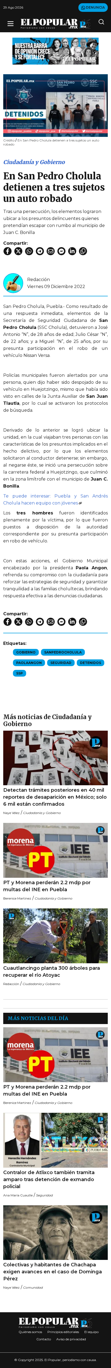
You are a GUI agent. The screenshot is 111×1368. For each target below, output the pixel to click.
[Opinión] (55, 50)
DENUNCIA (95, 7)
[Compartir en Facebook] (7, 251)
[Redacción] (13, 282)
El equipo (91, 1332)
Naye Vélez (11, 813)
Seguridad (60, 663)
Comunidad (33, 1287)
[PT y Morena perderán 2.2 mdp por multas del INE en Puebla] (55, 850)
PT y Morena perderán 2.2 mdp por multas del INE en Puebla (47, 886)
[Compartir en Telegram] (40, 251)
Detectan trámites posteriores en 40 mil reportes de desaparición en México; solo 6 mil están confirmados (55, 797)
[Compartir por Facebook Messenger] (61, 251)
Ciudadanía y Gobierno (34, 162)
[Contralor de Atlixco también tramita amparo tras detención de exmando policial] (55, 1140)
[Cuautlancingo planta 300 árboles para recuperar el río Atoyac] (55, 935)
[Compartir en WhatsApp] (29, 251)
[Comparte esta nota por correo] (50, 251)
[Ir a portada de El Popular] (56, 23)
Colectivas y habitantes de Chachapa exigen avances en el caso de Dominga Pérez (52, 1272)
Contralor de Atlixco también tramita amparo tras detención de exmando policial (49, 1179)
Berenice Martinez (17, 898)
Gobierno (26, 652)
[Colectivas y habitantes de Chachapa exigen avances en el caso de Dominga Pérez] (55, 1232)
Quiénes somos (30, 1332)
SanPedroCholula (63, 652)
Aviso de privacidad (71, 1339)
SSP (19, 673)
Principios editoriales (63, 1332)
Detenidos (90, 663)
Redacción (38, 279)
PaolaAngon (29, 663)
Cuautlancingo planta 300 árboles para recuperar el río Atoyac (51, 971)
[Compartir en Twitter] (18, 251)
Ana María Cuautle (18, 1195)
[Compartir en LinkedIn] (72, 251)
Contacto (43, 1339)
